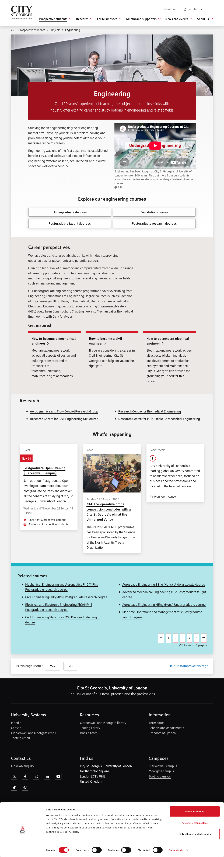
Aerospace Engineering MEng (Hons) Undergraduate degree (164, 604)
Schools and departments (166, 728)
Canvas (16, 728)
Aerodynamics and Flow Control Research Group (64, 411)
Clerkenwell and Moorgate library (103, 722)
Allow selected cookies (195, 822)
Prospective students (31, 30)
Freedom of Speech (162, 733)
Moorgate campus (161, 771)
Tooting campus (160, 776)
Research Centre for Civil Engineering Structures (64, 419)
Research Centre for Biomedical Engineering (149, 411)
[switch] (97, 850)
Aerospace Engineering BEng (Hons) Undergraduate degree (163, 584)
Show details (176, 850)
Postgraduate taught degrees (70, 223)
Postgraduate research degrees (154, 223)
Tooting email (20, 738)
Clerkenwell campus (163, 766)
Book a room (88, 733)
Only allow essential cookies (195, 834)
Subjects (55, 30)
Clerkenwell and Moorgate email (33, 733)
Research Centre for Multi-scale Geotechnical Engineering (159, 419)
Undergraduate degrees (70, 212)
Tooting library (90, 728)
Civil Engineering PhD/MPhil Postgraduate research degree (66, 597)
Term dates (156, 722)
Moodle (16, 722)
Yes (52, 666)
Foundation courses (154, 212)
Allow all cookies (195, 811)
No (70, 666)
